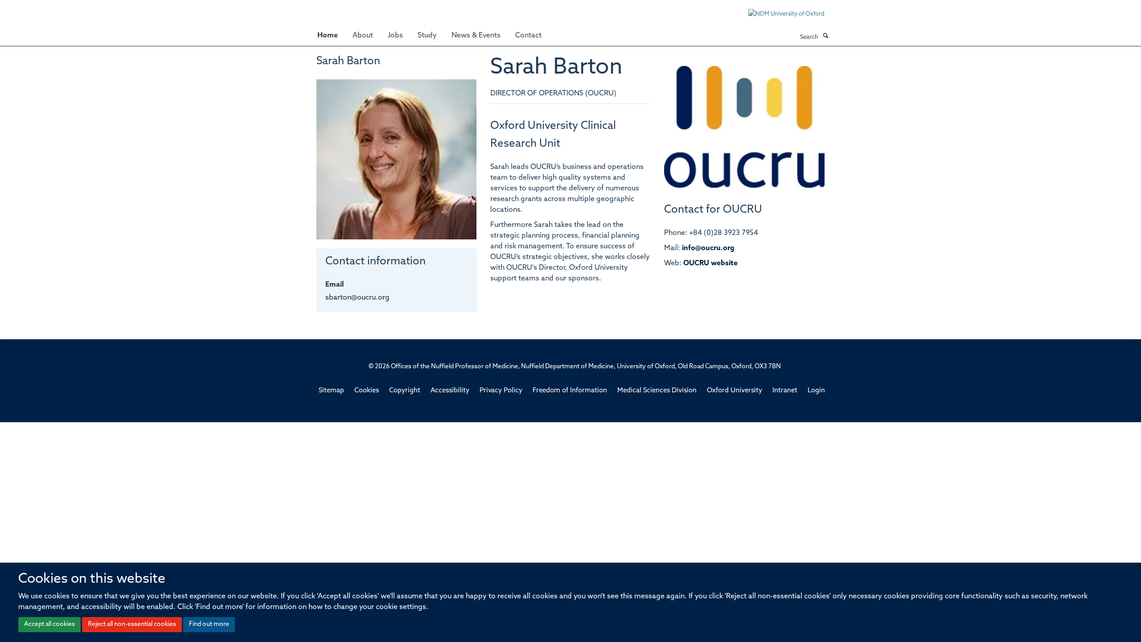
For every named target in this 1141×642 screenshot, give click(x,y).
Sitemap (331, 390)
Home (327, 35)
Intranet (784, 390)
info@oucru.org (708, 248)
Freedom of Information (570, 390)
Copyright (404, 390)
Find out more (209, 624)
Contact (528, 35)
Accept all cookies (49, 624)
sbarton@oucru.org (357, 297)
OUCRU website (710, 263)
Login (816, 390)
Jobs (395, 35)
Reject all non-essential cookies (132, 624)
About (363, 35)
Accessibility (450, 390)
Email (334, 284)
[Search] (825, 36)
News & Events (476, 35)
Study (427, 35)
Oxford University (734, 390)
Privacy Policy (501, 390)
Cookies (366, 390)
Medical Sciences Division (657, 390)
